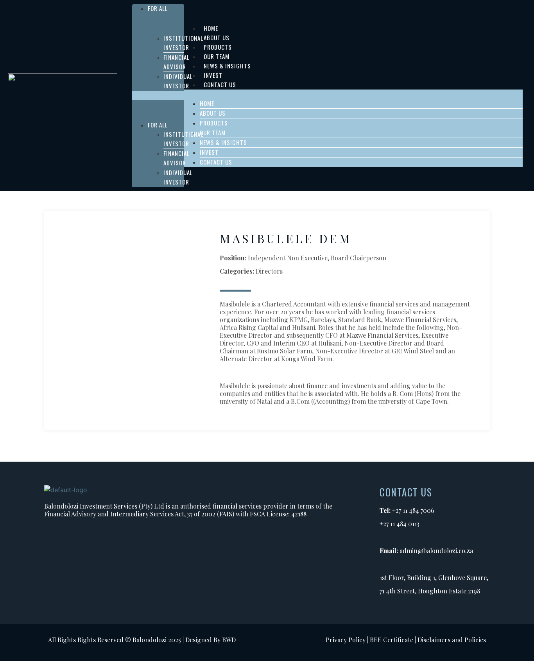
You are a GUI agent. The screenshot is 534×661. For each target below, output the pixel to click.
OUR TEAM (213, 132)
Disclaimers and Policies (452, 640)
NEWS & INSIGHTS (223, 142)
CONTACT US (220, 84)
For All (158, 8)
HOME (207, 103)
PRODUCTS (214, 122)
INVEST (209, 152)
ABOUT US (213, 113)
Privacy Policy (346, 640)
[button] (158, 95)
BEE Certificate (391, 640)
